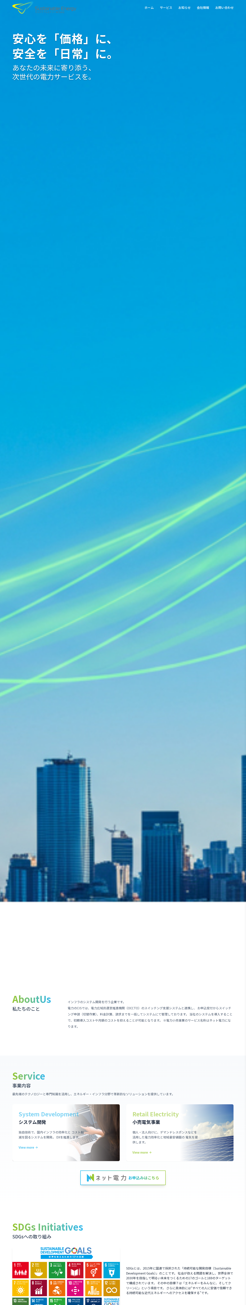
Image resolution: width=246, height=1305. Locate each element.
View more (26, 1147)
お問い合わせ (224, 7)
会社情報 (203, 7)
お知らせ (184, 7)
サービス (166, 7)
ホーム (149, 7)
